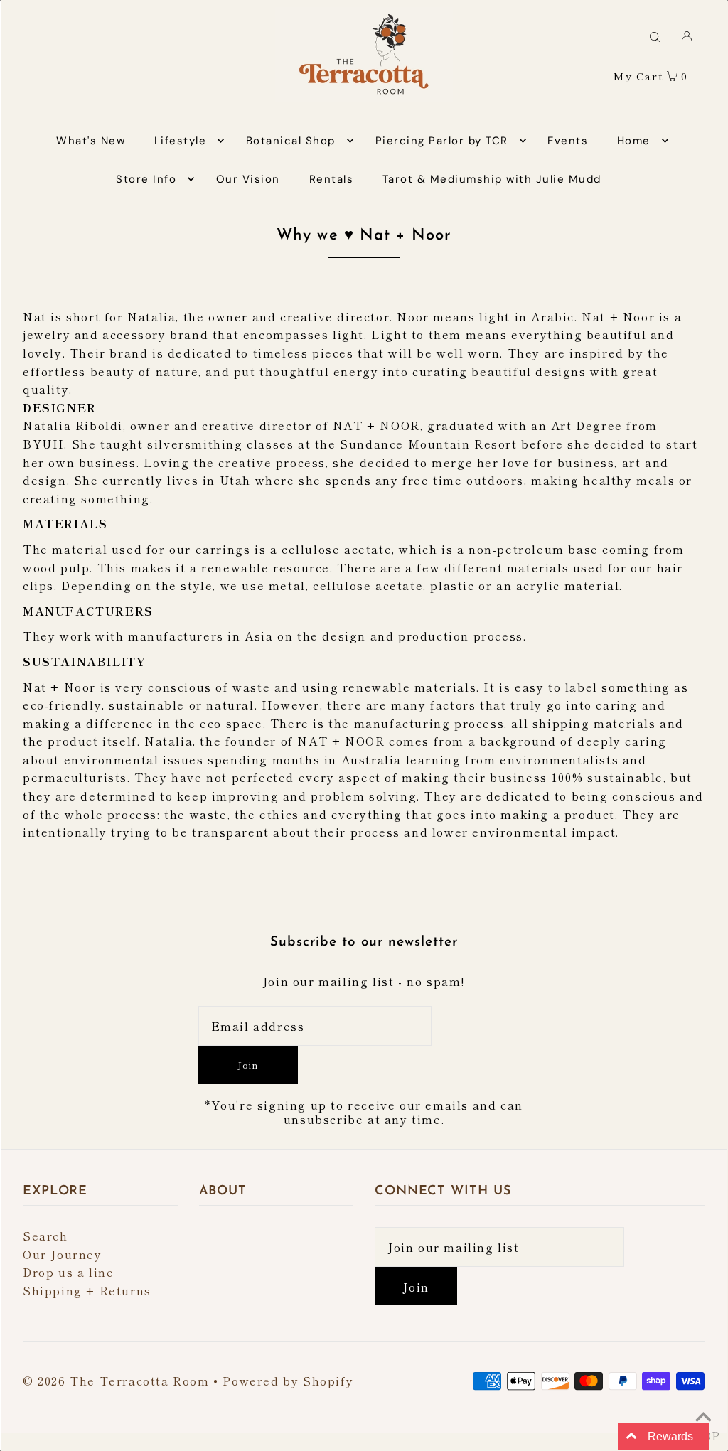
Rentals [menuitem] (331, 179)
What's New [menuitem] (90, 141)
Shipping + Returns (87, 1290)
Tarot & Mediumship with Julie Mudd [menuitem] (491, 179)
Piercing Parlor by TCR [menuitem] (441, 141)
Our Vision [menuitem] (248, 179)
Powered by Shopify (288, 1380)
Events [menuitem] (567, 141)
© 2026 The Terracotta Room (116, 1380)
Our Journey (62, 1254)
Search (45, 1235)
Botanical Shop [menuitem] (291, 141)
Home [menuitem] (634, 141)
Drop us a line (68, 1271)
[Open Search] (655, 35)
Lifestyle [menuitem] (180, 141)
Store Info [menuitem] (146, 179)
